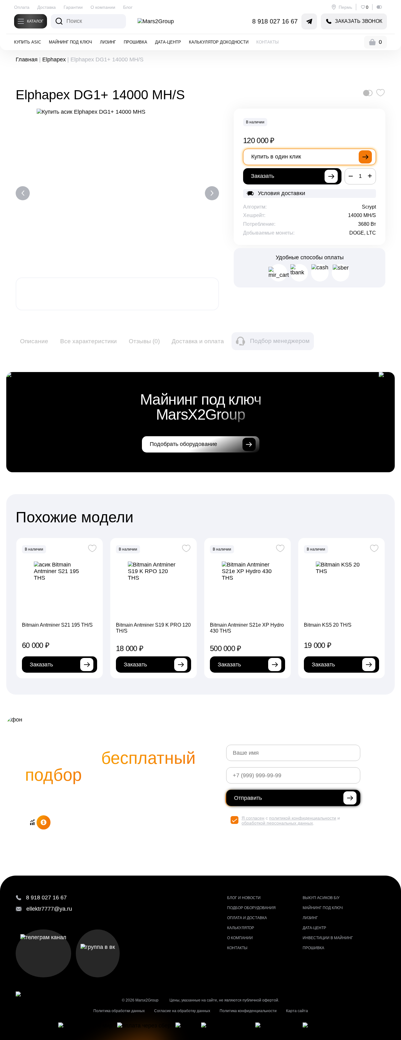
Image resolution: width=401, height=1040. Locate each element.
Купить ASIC (27, 42)
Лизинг (108, 42)
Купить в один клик (276, 156)
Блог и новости (244, 898)
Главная (27, 59)
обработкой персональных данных (277, 822)
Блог (128, 7)
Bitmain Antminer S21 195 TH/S (57, 625)
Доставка (46, 7)
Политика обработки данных (119, 1011)
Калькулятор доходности (218, 42)
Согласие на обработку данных (182, 1011)
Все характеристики (88, 341)
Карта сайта (297, 1011)
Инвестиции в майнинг (328, 938)
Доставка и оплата (198, 341)
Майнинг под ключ (70, 42)
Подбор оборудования (251, 908)
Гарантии (73, 7)
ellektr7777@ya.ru (49, 909)
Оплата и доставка (247, 918)
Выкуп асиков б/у (321, 898)
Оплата (21, 7)
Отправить (248, 798)
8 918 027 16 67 (275, 21)
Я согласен (253, 817)
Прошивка (135, 42)
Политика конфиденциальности (248, 1011)
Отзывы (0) (144, 341)
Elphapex (54, 59)
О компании (103, 7)
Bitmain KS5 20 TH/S (328, 625)
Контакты (267, 42)
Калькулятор (240, 928)
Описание (34, 341)
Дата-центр (168, 42)
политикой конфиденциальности (302, 817)
